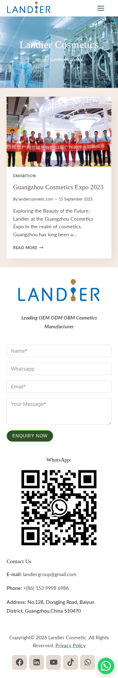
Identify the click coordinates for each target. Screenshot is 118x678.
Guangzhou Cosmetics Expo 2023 (58, 187)
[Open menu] (100, 8)
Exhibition (24, 176)
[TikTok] (70, 662)
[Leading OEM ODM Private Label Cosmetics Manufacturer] (29, 8)
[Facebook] (19, 662)
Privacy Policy (70, 645)
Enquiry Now (29, 436)
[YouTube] (53, 662)
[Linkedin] (36, 662)
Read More (28, 248)
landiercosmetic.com (35, 199)
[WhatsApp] (87, 662)
